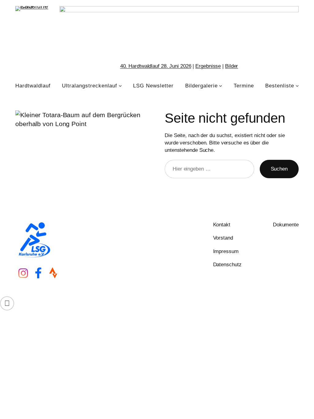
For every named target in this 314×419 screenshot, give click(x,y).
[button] (7, 303)
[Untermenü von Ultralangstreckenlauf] (120, 85)
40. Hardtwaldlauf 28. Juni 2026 (155, 66)
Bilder (231, 66)
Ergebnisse (208, 66)
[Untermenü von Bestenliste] (297, 85)
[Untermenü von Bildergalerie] (220, 85)
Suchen (279, 169)
